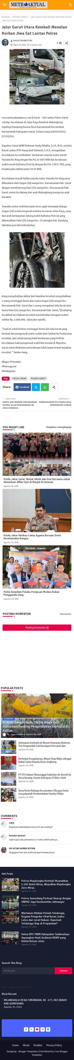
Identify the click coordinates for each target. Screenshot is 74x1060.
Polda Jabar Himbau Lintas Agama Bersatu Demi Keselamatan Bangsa (32, 537)
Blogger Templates (28, 1051)
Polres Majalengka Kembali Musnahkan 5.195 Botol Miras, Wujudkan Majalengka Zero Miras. (46, 884)
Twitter (36, 387)
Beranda (6, 17)
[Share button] (54, 387)
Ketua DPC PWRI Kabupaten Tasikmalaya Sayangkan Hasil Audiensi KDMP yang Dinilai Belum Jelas (45, 938)
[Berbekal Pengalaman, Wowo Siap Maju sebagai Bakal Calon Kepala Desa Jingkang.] (8, 763)
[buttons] (26, 1029)
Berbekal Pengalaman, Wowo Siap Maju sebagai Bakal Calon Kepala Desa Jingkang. (44, 760)
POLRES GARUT (20, 17)
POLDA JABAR (19, 378)
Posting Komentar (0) (37, 627)
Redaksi (38, 1045)
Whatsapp (45, 387)
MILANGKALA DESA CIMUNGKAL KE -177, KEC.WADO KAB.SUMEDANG (35, 1001)
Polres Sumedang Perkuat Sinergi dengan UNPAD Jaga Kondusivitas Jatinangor (46, 900)
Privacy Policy (54, 1045)
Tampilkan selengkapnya (58, 427)
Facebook (24, 387)
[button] (70, 4)
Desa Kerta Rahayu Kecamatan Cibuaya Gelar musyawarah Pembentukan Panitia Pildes (43, 792)
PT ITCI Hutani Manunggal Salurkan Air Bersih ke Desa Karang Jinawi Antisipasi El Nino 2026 (44, 776)
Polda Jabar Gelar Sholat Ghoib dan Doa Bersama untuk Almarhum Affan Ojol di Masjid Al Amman (37, 481)
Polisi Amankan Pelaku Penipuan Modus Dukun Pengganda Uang (31, 593)
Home (15, 1045)
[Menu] (4, 4)
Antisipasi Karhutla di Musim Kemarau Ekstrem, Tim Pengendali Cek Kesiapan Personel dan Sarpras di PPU (44, 746)
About (26, 1045)
